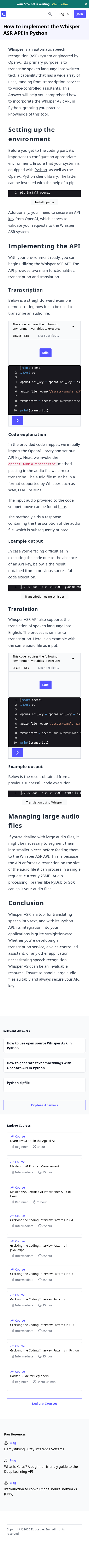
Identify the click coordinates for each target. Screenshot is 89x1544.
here (62, 506)
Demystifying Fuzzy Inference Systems (34, 1449)
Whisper (67, 225)
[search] (50, 14)
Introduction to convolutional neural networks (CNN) (40, 1491)
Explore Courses (44, 1403)
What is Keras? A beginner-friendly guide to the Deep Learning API (41, 1469)
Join (80, 14)
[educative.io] (3, 14)
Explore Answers (44, 1105)
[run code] (17, 420)
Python (41, 169)
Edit (45, 352)
